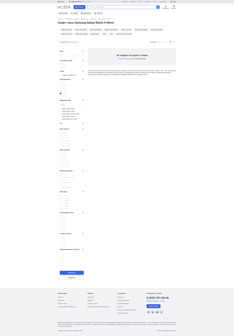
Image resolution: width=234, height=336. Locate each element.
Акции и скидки (62, 303)
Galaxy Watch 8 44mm (68, 111)
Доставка (125, 1)
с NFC (104, 34)
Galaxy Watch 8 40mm (68, 109)
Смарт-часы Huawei (81, 34)
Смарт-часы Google (156, 29)
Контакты (148, 1)
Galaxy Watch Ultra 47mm (69, 119)
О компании (162, 1)
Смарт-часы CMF (126, 29)
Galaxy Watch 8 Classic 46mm (70, 114)
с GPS (111, 34)
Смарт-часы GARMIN (141, 29)
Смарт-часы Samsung (111, 29)
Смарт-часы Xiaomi (81, 29)
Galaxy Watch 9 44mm (68, 116)
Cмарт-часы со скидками (123, 34)
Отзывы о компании (123, 300)
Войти (174, 1)
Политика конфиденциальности (126, 310)
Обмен (155, 1)
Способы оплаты (92, 303)
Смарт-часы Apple (66, 29)
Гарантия (133, 1)
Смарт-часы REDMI (95, 29)
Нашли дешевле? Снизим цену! (67, 306)
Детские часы (95, 34)
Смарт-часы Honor (66, 34)
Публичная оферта (122, 313)
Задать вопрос (153, 306)
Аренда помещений (123, 303)
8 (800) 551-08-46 (76, 1)
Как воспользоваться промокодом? (98, 306)
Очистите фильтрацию (126, 59)
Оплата (140, 1)
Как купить (90, 297)
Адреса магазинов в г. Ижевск (156, 301)
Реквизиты (120, 306)
